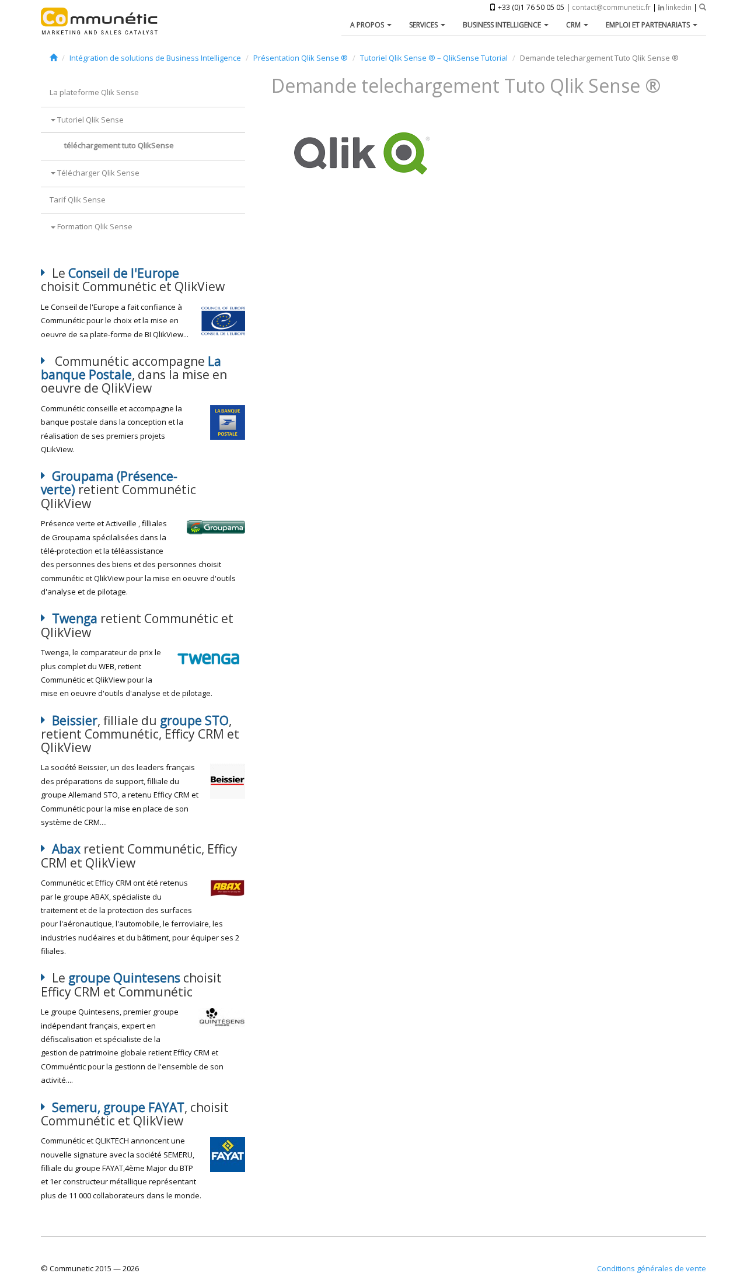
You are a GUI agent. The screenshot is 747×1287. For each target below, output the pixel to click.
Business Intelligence (503, 25)
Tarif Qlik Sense (78, 199)
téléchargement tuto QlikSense (119, 145)
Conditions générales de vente (651, 1268)
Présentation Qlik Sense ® (300, 58)
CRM (574, 25)
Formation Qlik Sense (93, 226)
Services (424, 25)
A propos (368, 25)
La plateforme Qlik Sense (94, 92)
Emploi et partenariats (649, 25)
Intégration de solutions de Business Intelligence (155, 58)
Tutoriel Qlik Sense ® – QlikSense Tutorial (434, 58)
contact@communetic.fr (611, 7)
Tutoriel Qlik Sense (89, 119)
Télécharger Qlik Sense (97, 172)
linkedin (678, 7)
